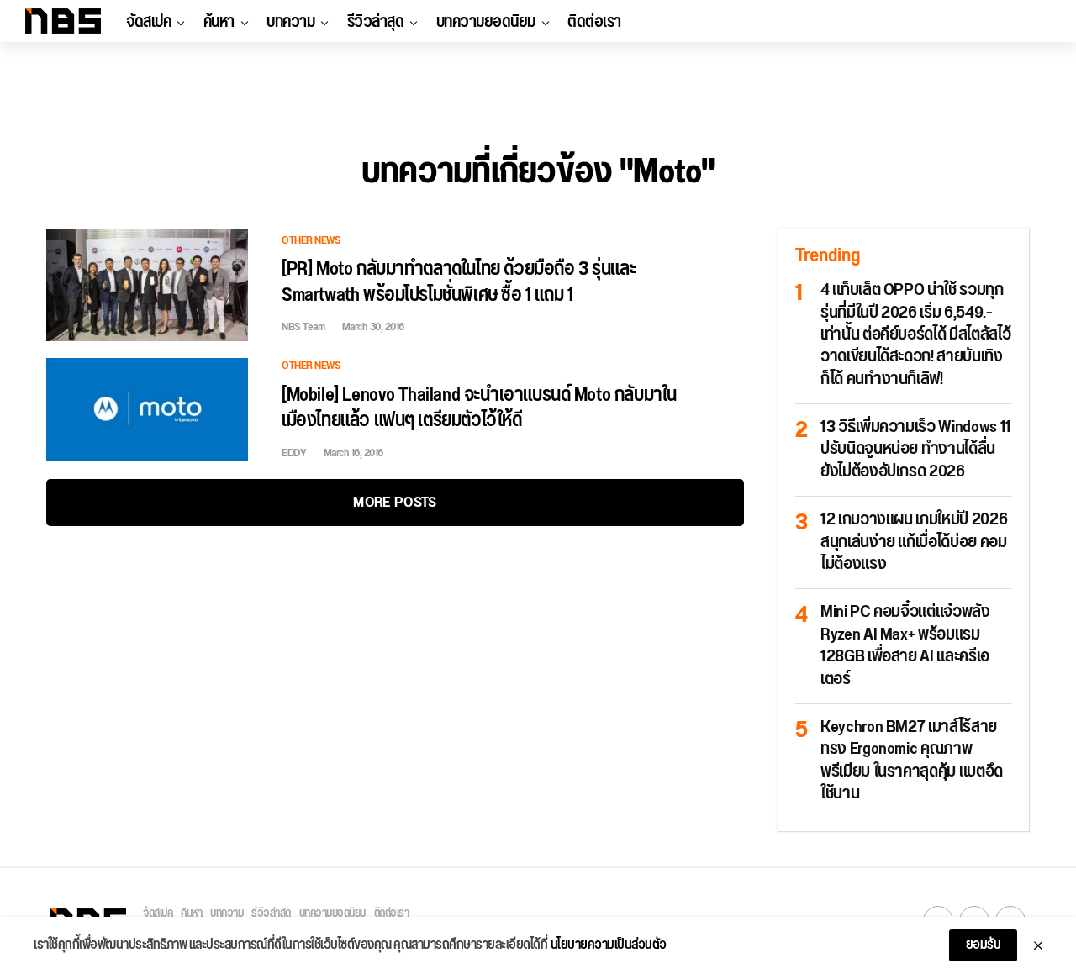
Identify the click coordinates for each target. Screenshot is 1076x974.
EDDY (294, 453)
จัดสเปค (148, 22)
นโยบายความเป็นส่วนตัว (609, 945)
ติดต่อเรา (594, 22)
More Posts (394, 502)
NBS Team (303, 327)
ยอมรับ (983, 945)
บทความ (290, 22)
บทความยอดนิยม (485, 22)
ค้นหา (219, 22)
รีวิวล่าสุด (375, 22)
